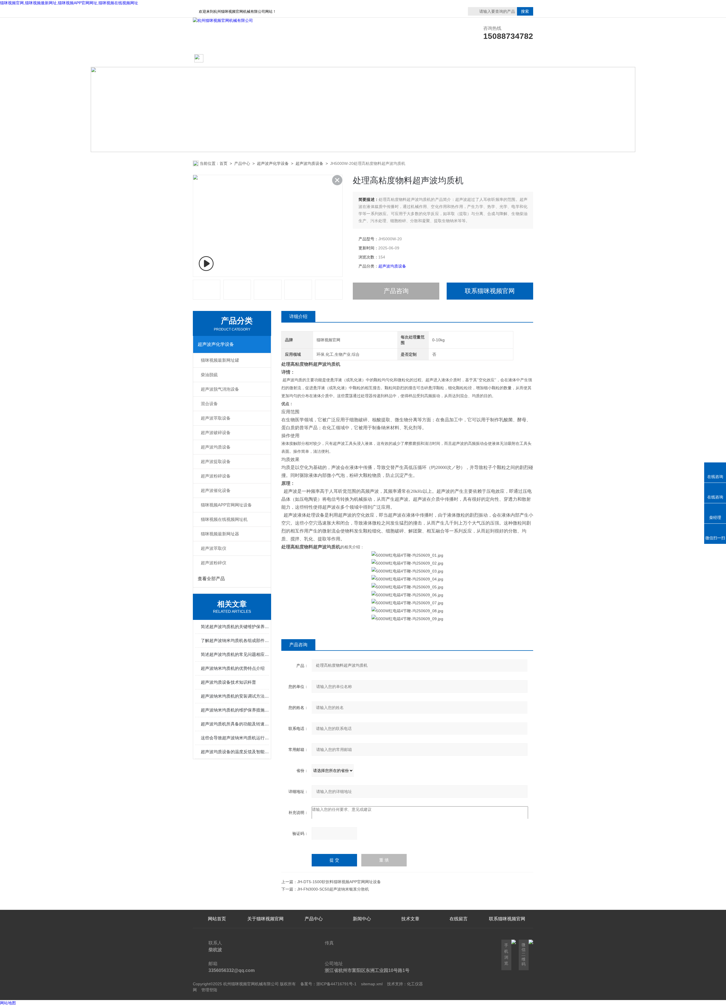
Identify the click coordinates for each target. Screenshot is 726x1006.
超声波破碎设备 (216, 432)
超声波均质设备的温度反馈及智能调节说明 (235, 751)
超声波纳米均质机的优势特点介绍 (233, 668)
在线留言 (507, 58)
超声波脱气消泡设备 (220, 389)
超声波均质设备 (309, 163)
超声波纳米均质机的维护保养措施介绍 (235, 710)
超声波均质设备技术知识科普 (228, 682)
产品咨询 (396, 290)
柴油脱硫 (209, 374)
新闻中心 (362, 918)
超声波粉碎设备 (216, 475)
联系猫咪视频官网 (458, 58)
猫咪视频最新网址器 (220, 533)
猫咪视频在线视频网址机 (224, 519)
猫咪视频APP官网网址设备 (226, 504)
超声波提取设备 (216, 461)
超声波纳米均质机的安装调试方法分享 (235, 696)
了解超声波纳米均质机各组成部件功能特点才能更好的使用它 (235, 640)
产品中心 (314, 58)
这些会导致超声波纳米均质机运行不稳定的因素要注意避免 (235, 737)
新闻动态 (362, 58)
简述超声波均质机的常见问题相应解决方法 (235, 654)
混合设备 (209, 403)
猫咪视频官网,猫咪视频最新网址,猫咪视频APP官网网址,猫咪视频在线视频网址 (69, 3)
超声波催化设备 (216, 490)
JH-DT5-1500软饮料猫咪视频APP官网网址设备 (339, 881)
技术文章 (410, 58)
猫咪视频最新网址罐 (220, 360)
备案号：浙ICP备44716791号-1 (328, 984)
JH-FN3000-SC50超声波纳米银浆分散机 (333, 889)
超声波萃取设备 (216, 418)
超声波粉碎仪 (213, 562)
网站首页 (215, 58)
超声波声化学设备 (273, 163)
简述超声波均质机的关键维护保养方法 (235, 626)
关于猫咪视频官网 (265, 58)
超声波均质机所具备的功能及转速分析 (235, 723)
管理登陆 (209, 990)
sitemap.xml (372, 984)
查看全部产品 (211, 578)
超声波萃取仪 (213, 548)
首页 (223, 163)
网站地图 (8, 1003)
